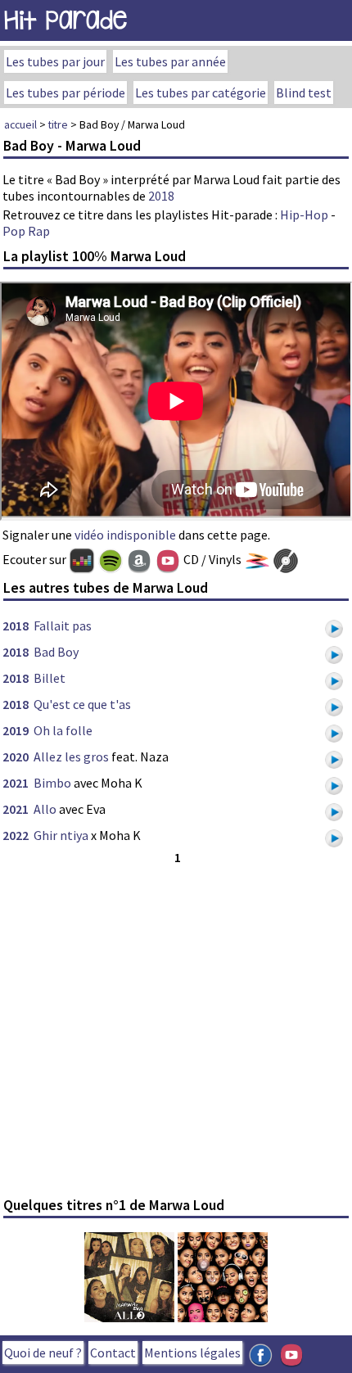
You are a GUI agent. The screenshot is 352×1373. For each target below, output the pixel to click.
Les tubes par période (65, 92)
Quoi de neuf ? (43, 1352)
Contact (113, 1352)
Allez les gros (71, 756)
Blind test (304, 92)
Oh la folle (63, 730)
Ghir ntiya (61, 835)
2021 (15, 783)
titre (58, 124)
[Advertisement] (176, 1028)
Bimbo (52, 783)
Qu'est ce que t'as (82, 704)
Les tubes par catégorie (200, 92)
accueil (20, 124)
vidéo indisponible (125, 534)
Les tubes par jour (55, 61)
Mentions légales (192, 1352)
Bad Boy (56, 652)
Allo (45, 809)
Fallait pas (63, 625)
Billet (49, 678)
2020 (15, 756)
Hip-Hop (304, 214)
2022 (15, 835)
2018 (161, 195)
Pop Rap (26, 231)
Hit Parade (65, 20)
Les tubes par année (170, 61)
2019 (15, 730)
